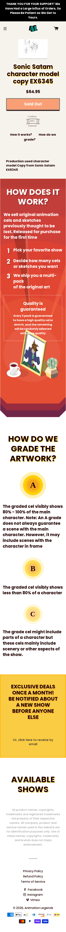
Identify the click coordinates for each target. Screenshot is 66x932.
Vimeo (35, 900)
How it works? (21, 134)
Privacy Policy (33, 871)
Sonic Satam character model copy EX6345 (33, 74)
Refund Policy (33, 876)
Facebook (35, 890)
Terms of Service (33, 882)
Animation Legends (39, 908)
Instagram (35, 895)
